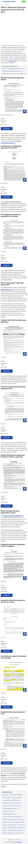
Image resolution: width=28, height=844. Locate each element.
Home (2, 5)
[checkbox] (1, 1)
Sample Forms (7, 5)
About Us (17, 839)
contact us (3, 786)
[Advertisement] (14, 28)
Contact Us (11, 839)
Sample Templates (18, 842)
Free (24, 1)
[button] (26, 1)
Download (6, 128)
